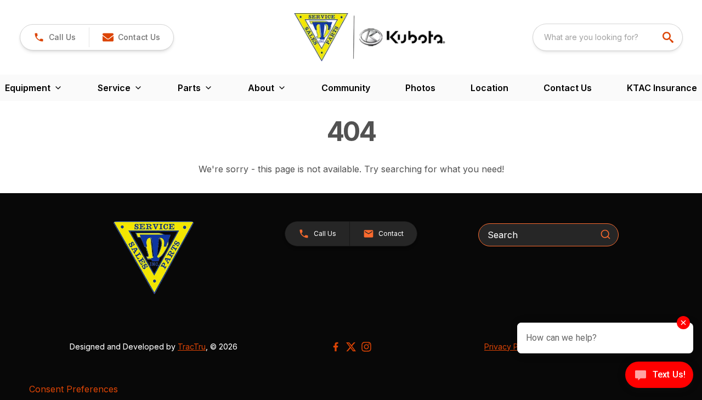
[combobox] (607, 37)
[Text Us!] (659, 376)
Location (489, 87)
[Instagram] (366, 346)
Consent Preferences (73, 389)
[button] (54, 37)
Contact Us (568, 87)
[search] (669, 37)
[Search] (605, 234)
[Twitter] (351, 346)
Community (345, 87)
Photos (420, 87)
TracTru (192, 346)
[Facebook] (335, 346)
